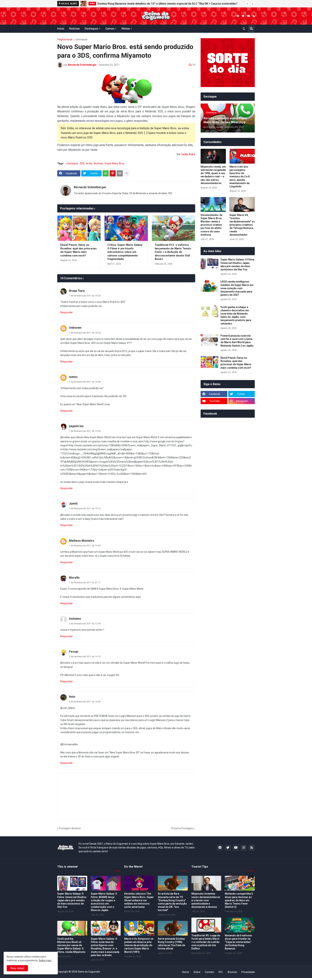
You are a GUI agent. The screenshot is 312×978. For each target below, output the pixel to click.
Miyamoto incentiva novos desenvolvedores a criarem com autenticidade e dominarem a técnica (205, 900)
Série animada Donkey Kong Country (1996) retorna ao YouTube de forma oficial (171, 943)
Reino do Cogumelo (89, 971)
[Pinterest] (113, 173)
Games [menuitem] (109, 28)
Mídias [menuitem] (126, 28)
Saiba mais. (45, 960)
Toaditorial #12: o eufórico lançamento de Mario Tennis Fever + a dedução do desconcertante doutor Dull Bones (173, 252)
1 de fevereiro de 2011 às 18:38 (85, 382)
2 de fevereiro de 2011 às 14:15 (85, 656)
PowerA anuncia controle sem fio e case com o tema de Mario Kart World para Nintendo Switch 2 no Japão (237, 340)
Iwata (89, 163)
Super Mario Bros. (115, 163)
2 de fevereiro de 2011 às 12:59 (85, 623)
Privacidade (248, 972)
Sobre (197, 972)
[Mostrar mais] (127, 173)
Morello (74, 577)
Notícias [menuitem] (74, 28)
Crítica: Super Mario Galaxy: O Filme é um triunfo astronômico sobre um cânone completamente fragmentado (125, 252)
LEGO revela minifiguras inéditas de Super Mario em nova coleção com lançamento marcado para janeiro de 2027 (237, 288)
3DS (82, 163)
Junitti (73, 503)
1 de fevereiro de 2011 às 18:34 (85, 333)
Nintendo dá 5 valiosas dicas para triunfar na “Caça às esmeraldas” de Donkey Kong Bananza (238, 942)
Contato (209, 972)
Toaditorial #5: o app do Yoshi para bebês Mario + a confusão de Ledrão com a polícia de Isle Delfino (205, 942)
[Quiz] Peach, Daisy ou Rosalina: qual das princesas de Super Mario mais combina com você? (78, 250)
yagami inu (76, 426)
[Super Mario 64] (242, 204)
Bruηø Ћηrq (76, 290)
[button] (247, 4)
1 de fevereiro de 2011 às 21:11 (85, 582)
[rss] (254, 16)
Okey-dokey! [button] (17, 968)
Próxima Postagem (182, 828)
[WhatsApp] (106, 173)
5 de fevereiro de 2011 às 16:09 (85, 701)
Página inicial (64, 39)
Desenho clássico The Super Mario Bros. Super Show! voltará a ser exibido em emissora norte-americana (139, 900)
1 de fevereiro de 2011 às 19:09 (85, 431)
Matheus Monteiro (81, 540)
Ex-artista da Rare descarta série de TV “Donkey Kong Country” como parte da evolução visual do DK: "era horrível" (172, 902)
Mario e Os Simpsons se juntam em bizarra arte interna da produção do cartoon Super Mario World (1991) (138, 945)
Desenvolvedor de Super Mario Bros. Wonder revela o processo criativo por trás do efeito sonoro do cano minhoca (211, 225)
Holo (72, 696)
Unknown (75, 327)
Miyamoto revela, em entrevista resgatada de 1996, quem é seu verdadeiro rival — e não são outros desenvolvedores (213, 175)
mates (73, 377)
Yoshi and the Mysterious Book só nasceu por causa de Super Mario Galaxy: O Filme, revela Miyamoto (71, 945)
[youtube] (248, 16)
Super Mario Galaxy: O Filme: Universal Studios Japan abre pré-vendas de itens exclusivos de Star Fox (237, 264)
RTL (221, 972)
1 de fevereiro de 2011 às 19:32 (85, 545)
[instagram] (244, 848)
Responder (66, 312)
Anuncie (232, 972)
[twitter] (243, 16)
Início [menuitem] (60, 28)
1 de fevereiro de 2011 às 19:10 (85, 508)
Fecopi (73, 651)
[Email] (120, 173)
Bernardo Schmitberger (90, 187)
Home (185, 972)
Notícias (98, 163)
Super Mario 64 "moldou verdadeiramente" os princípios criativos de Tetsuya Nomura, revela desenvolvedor (242, 225)
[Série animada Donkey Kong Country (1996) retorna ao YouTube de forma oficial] (173, 928)
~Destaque (81, 39)
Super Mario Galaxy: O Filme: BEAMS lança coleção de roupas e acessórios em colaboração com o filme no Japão (104, 902)
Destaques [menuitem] (91, 28)
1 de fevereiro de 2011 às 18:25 (85, 295)
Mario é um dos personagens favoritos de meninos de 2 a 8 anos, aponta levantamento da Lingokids (239, 176)
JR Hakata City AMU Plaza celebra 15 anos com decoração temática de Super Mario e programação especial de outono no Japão (173, 3)
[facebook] (238, 16)
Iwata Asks (188, 154)
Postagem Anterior (70, 828)
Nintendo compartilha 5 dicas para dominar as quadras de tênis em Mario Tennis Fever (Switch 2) (239, 900)
